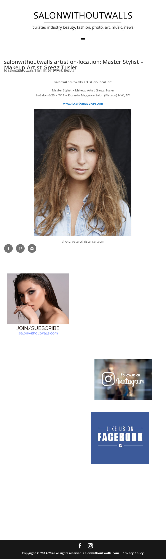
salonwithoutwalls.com (101, 553)
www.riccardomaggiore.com (83, 103)
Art (60, 70)
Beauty (69, 70)
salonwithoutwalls (21, 70)
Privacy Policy (133, 553)
